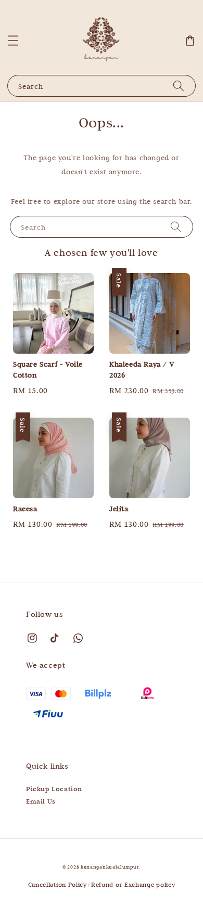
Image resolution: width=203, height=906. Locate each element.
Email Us (41, 801)
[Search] (178, 85)
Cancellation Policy (57, 884)
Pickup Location (54, 788)
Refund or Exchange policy (133, 884)
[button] (13, 40)
